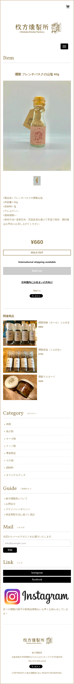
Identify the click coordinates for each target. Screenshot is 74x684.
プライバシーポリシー (18, 509)
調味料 (9, 467)
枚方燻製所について (17, 498)
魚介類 (9, 431)
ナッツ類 (11, 446)
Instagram (37, 572)
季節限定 (11, 453)
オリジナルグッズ (15, 475)
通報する (37, 291)
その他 (9, 460)
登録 (10, 550)
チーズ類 (11, 438)
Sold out (37, 270)
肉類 (8, 424)
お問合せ (10, 503)
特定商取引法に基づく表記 (20, 514)
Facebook (37, 579)
